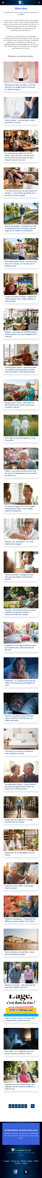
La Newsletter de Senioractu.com (21, 1130)
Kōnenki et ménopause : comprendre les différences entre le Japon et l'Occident (20, 920)
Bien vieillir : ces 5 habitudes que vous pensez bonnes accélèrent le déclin (19, 1052)
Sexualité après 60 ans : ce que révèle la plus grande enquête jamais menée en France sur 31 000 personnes (20, 786)
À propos (7, 1161)
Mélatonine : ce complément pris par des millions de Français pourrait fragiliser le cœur (20, 683)
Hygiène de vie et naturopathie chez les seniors (20, 854)
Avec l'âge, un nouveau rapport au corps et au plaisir (20, 439)
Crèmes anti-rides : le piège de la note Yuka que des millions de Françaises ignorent (19, 577)
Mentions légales (27, 1161)
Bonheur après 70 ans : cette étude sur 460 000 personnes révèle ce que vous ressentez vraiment (19, 405)
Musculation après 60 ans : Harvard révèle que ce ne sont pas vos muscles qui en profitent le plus (21, 263)
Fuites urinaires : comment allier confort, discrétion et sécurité (20, 121)
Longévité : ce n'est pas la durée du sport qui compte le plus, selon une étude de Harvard (20, 647)
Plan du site (15, 1161)
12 (33, 1106)
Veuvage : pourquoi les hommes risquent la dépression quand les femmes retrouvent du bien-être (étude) (20, 612)
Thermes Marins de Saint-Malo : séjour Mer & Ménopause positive (19, 953)
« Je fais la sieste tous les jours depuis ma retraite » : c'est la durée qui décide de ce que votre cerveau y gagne (21, 193)
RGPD (36, 1161)
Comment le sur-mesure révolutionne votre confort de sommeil (19, 752)
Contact (24, 1163)
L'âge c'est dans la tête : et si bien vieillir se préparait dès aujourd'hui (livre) (20, 1019)
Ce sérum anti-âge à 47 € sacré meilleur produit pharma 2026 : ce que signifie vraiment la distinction (20, 508)
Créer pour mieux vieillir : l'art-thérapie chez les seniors (19, 887)
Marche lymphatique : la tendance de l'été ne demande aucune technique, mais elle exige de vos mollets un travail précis (20, 228)
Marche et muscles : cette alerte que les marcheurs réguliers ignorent (20, 986)
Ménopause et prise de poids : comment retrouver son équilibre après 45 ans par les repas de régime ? (20, 87)
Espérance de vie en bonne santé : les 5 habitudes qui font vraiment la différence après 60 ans (20, 1086)
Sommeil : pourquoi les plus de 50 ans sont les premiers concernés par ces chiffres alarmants (19, 718)
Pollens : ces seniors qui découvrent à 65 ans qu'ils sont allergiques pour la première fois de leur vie (21, 473)
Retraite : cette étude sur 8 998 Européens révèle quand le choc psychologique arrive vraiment (21, 334)
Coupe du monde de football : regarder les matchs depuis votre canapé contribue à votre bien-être (21, 299)
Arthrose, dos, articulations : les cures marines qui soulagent (19, 543)
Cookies (18, 1163)
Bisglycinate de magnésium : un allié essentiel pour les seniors (18, 821)
